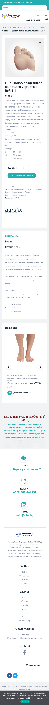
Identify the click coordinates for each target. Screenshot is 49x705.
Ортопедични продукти (22, 189)
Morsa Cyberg (24, 621)
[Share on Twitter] (16, 198)
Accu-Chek (24, 613)
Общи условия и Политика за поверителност (25, 638)
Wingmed (24, 601)
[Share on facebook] (14, 198)
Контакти (24, 580)
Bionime (25, 617)
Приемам (25, 701)
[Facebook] (24, 652)
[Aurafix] (13, 211)
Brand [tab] (9, 241)
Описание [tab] (12, 236)
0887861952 (27, 2)
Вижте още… (24, 559)
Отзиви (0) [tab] (12, 247)
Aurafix (24, 597)
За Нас (24, 572)
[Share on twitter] (15, 675)
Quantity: (11, 168)
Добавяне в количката (23, 175)
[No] (46, 698)
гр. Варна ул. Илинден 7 (24, 469)
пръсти (14, 195)
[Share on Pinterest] (19, 198)
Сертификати (24, 576)
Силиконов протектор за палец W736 (24, 383)
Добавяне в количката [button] (22, 393)
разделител (22, 195)
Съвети (24, 584)
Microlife (25, 605)
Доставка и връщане (24, 634)
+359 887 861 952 (24, 492)
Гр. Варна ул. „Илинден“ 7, (12, 2)
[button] (40, 42)
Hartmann (24, 609)
